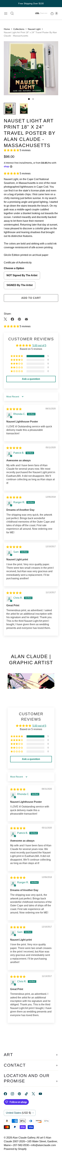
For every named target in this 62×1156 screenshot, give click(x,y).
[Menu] (6, 13)
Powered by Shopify (15, 1149)
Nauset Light (34, 29)
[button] (12, 150)
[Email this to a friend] (26, 319)
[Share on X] (6, 319)
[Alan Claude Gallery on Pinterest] (21, 1093)
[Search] (12, 13)
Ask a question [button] (31, 379)
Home (7, 29)
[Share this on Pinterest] (19, 319)
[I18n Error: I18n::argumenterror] (10, 108)
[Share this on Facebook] (12, 319)
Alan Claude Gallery (24, 1137)
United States (18, 1112)
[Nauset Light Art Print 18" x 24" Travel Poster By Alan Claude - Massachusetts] (31, 68)
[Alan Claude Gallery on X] (35, 1093)
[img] (14, 409)
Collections (18, 29)
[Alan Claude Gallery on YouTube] (42, 1093)
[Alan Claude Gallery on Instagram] (14, 1093)
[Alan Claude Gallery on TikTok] (28, 1093)
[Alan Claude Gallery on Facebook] (7, 1093)
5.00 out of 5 (39, 345)
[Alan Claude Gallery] (41, 13)
